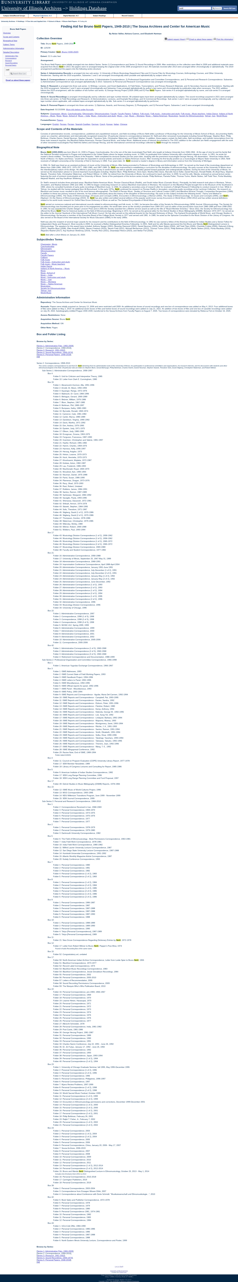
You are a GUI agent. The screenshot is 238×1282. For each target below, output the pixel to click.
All (38, 357)
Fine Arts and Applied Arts (36, 21)
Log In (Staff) (119, 1266)
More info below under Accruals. (80, 109)
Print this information (224, 39)
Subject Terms (9, 45)
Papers (60, 120)
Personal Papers (10, 65)
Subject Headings (99, 16)
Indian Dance (212, 114)
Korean (109, 124)
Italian (116, 124)
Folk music (144, 114)
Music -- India (84, 116)
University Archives (8, 21)
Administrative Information (13, 48)
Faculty (113, 114)
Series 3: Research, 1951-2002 (50, 350)
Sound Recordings (11, 63)
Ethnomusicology (102, 114)
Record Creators (128, 16)
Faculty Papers (124, 114)
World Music (222, 116)
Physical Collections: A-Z (42, 16)
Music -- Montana (136, 116)
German (95, 124)
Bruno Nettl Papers (70, 21)
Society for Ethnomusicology (191, 116)
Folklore (135, 114)
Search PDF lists (229, 8)
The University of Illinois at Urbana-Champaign (124, 1281)
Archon (117, 1279)
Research (8, 60)
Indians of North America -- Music (55, 268)
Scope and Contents (11, 37)
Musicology (173, 116)
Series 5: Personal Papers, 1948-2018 (54, 354)
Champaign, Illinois (58, 114)
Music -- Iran (122, 116)
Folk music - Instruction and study (165, 114)
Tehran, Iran (210, 116)
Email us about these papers (18, 80)
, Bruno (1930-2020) (67, 52)
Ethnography (88, 114)
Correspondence (11, 58)
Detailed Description (11, 52)
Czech (102, 124)
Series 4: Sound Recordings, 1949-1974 (54, 352)
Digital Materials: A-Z (71, 16)
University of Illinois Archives (31, 8)
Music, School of (70, 116)
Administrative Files (11, 56)
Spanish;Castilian (82, 124)
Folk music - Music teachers (193, 114)
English (55, 124)
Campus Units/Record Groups (14, 16)
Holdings (21, 21)
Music (59, 116)
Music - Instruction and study (103, 116)
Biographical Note (10, 41)
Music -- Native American (156, 116)
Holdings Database (88, 8)
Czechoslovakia (74, 114)
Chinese (123, 124)
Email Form (122, 1272)
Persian (63, 124)
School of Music (55, 21)
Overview (7, 33)
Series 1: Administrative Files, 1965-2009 (55, 346)
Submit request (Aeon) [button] (176, 39)
